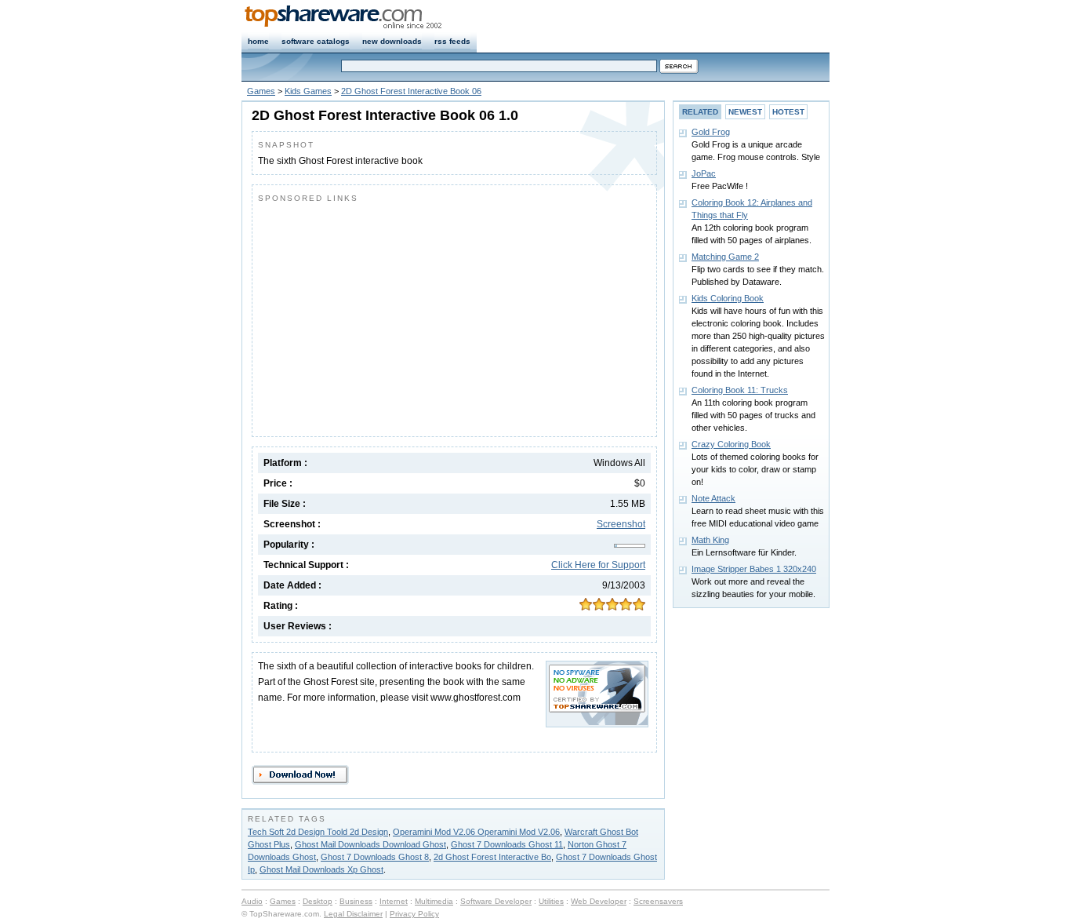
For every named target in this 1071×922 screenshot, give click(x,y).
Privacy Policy (414, 913)
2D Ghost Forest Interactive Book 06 (411, 91)
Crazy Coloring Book (731, 444)
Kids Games (308, 91)
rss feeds (452, 41)
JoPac (704, 173)
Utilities (551, 901)
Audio (252, 901)
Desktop (317, 901)
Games (261, 91)
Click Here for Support (598, 564)
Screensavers (658, 901)
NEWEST (745, 112)
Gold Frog (711, 132)
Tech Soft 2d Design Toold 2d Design (318, 831)
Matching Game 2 (725, 256)
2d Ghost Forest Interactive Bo (492, 857)
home (258, 41)
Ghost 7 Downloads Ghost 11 (507, 844)
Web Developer (598, 901)
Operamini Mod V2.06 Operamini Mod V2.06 (476, 831)
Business (355, 901)
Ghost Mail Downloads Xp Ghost (321, 869)
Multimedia (434, 901)
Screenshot (621, 524)
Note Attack (713, 498)
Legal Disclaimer (353, 913)
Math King (710, 540)
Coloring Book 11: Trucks (740, 390)
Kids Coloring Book (728, 298)
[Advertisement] (389, 316)
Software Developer (496, 901)
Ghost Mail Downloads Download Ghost (370, 844)
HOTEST (788, 112)
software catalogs (315, 41)
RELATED (700, 112)
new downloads (392, 41)
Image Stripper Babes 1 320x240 (754, 569)
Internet (393, 901)
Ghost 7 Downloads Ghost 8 (375, 857)
